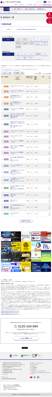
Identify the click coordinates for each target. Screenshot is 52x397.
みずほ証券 (33, 369)
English (49, 1)
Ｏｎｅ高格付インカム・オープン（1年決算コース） (17, 179)
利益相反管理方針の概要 (7, 370)
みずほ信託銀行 (34, 367)
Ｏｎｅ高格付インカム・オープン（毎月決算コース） (17, 171)
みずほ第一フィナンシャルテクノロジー (38, 370)
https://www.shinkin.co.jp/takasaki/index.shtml (26, 29)
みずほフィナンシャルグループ (37, 362)
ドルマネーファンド (14, 212)
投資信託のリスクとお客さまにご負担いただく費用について (14, 364)
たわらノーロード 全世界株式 (17, 108)
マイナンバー (5, 377)
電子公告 (16, 4)
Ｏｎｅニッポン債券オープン (16, 165)
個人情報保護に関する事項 (8, 372)
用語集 (35, 4)
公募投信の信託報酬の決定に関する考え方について (10, 314)
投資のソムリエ (13, 200)
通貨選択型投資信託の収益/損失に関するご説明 (10, 312)
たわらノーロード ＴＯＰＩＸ (17, 85)
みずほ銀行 (33, 366)
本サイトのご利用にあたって (8, 367)
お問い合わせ (21, 4)
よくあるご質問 (29, 4)
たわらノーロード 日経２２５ (17, 90)
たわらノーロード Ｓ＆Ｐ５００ (17, 130)
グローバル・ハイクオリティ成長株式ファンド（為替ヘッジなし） (17, 115)
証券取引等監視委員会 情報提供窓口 (9, 378)
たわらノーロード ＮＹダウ (16, 135)
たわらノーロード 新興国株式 (17, 152)
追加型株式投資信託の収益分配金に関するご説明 (10, 311)
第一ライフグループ (35, 364)
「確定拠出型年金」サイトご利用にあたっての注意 (12, 369)
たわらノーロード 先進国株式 (17, 140)
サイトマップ (40, 4)
